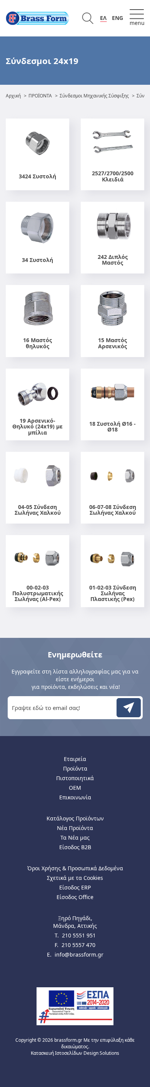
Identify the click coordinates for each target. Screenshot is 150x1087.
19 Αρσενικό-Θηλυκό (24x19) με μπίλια (37, 426)
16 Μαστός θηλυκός (37, 343)
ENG (117, 17)
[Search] (87, 18)
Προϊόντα (75, 768)
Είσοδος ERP (75, 887)
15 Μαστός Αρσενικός (112, 343)
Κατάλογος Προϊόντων (75, 818)
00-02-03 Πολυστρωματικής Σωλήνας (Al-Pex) (37, 593)
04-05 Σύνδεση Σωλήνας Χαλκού (38, 510)
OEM (75, 787)
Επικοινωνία (75, 797)
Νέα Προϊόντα (75, 828)
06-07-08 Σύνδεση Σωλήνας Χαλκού (112, 510)
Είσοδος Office (75, 897)
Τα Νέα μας (75, 837)
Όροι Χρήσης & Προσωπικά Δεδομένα (75, 868)
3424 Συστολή (37, 176)
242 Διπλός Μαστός (113, 260)
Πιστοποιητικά (75, 778)
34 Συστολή (37, 260)
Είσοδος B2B (75, 847)
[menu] (137, 18)
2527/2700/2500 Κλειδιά (112, 176)
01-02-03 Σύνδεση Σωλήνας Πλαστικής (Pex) (112, 593)
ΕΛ (103, 17)
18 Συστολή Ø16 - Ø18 (112, 427)
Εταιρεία (75, 759)
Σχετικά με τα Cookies (75, 877)
